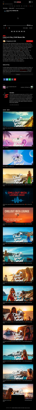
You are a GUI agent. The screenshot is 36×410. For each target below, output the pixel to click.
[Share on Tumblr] (12, 79)
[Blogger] (25, 6)
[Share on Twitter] (7, 79)
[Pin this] (15, 79)
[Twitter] (11, 6)
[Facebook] (9, 6)
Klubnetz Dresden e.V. (23, 70)
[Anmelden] (32, 6)
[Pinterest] (13, 6)
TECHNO (5, 8)
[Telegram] (18, 6)
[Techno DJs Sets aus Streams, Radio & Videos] (17, 2)
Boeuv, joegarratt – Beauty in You (8, 166)
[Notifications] (30, 6)
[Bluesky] (23, 6)
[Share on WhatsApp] (10, 79)
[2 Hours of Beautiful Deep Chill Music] (4, 87)
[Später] (28, 6)
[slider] (16, 25)
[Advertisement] (18, 400)
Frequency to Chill (11, 41)
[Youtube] (14, 6)
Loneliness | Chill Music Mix (25, 87)
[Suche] (32, 2)
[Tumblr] (14, 104)
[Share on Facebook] (4, 79)
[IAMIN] (27, 6)
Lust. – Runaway (5, 147)
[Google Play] (20, 6)
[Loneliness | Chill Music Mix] (32, 87)
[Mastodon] (16, 6)
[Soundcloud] (21, 6)
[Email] (18, 104)
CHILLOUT (11, 8)
